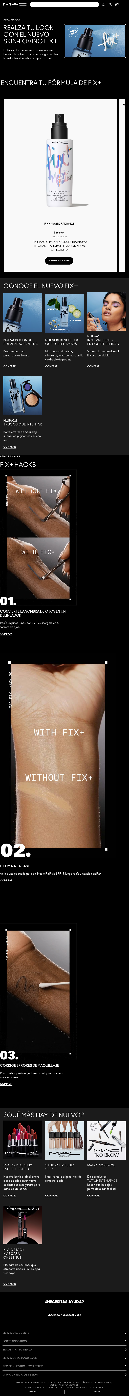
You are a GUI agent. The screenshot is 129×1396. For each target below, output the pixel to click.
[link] (9, 366)
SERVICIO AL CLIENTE (16, 1332)
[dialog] (59, 225)
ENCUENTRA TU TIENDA (17, 1349)
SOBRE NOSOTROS (15, 1341)
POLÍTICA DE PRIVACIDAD (65, 1383)
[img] (59, 160)
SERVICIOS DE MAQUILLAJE (20, 1357)
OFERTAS (32, 1391)
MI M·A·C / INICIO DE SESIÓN (20, 1374)
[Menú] (124, 4)
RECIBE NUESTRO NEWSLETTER (23, 1366)
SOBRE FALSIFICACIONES (63, 1385)
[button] (124, 4)
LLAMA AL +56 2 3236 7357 (64, 1315)
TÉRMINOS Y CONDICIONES (96, 1383)
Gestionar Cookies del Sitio (33, 1383)
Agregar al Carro (59, 261)
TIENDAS (96, 1391)
